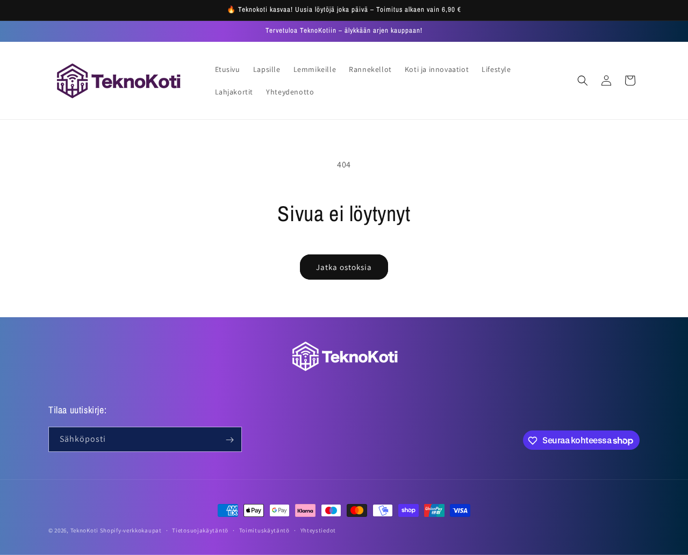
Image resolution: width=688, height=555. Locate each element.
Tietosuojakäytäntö (200, 530)
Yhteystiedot (318, 530)
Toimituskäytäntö (264, 530)
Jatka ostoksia (344, 267)
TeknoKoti (84, 530)
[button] (582, 80)
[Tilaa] (229, 439)
